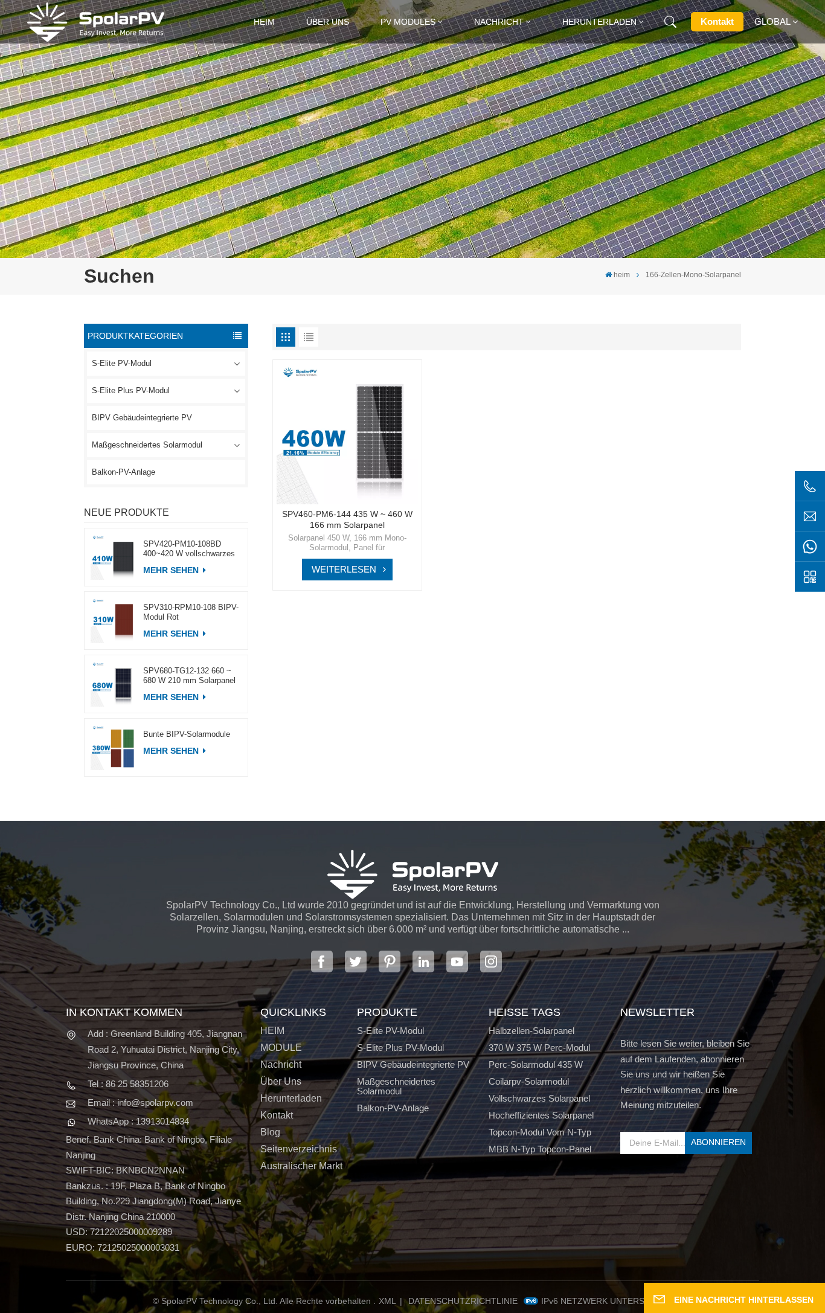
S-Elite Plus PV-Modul (131, 390)
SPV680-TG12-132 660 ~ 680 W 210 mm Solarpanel (189, 675)
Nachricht (499, 22)
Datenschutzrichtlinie (463, 1301)
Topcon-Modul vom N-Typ (540, 1132)
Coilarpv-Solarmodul (529, 1082)
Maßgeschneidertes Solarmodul (147, 444)
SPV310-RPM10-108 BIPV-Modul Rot (191, 612)
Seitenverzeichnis (298, 1149)
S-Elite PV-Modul (122, 363)
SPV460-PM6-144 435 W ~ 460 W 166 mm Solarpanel (347, 519)
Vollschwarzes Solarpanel (539, 1098)
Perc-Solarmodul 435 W (536, 1065)
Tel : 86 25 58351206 (128, 1084)
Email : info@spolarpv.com (140, 1102)
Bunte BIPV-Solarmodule (186, 734)
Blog (270, 1132)
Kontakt (717, 21)
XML (387, 1301)
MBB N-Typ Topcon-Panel (540, 1149)
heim (264, 22)
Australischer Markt (301, 1166)
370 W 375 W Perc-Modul (539, 1048)
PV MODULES (407, 22)
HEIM (272, 1031)
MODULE (281, 1048)
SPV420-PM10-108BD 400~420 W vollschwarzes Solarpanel (189, 549)
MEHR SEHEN (172, 570)
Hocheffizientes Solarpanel (541, 1115)
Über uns (327, 22)
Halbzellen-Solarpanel (531, 1031)
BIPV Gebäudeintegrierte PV (142, 417)
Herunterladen (599, 22)
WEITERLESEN (344, 569)
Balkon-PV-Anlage (123, 472)
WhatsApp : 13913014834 (138, 1121)
